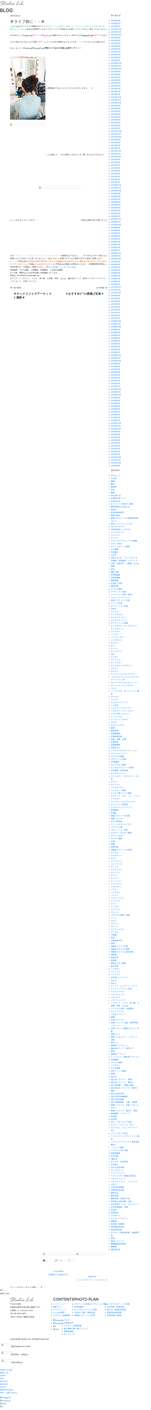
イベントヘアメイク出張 (122, 988)
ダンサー (114, 643)
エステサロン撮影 (118, 764)
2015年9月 (115, 363)
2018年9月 (115, 261)
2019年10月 (116, 225)
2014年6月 (115, 406)
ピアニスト (116, 901)
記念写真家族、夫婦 (119, 1207)
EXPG (113, 609)
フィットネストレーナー (121, 824)
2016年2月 (115, 349)
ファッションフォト (119, 753)
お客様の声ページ (118, 498)
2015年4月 (115, 378)
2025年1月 (115, 60)
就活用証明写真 (117, 1227)
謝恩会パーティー (119, 1054)
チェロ (114, 875)
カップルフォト (117, 1170)
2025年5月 (116, 49)
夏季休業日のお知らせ (120, 506)
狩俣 (113, 489)
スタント (114, 668)
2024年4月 (116, 86)
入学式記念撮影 (118, 1187)
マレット (114, 926)
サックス (114, 867)
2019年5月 (115, 239)
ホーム (13, 1287)
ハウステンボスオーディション (124, 750)
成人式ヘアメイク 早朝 (121, 1079)
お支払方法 (115, 501)
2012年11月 (116, 460)
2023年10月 (116, 103)
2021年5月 (115, 171)
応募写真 (114, 742)
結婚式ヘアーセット (119, 1045)
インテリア (115, 535)
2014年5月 (115, 409)
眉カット (114, 1042)
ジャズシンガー (118, 637)
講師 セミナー (117, 818)
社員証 (114, 813)
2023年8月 (116, 108)
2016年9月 (115, 329)
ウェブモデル (116, 614)
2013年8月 (115, 434)
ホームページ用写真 (119, 804)
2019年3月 (115, 244)
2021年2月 (115, 179)
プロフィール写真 (118, 759)
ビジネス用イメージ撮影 (122, 793)
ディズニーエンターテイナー (123, 674)
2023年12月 (116, 97)
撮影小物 (114, 572)
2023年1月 (115, 128)
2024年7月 (115, 77)
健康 (113, 1017)
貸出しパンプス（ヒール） (122, 523)
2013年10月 (116, 429)
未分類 (114, 1116)
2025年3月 (116, 54)
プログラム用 (116, 827)
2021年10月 (116, 156)
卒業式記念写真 (117, 1190)
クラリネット (116, 861)
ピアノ (114, 903)
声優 (113, 844)
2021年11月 (116, 154)
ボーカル (114, 696)
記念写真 (114, 1156)
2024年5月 (116, 83)
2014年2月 (115, 417)
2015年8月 (115, 366)
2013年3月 (115, 448)
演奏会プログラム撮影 (121, 949)
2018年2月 (115, 281)
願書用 (114, 1246)
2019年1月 (115, 250)
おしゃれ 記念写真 (119, 1161)
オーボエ (114, 852)
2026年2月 (116, 23)
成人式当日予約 (117, 1093)
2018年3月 (115, 278)
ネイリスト (115, 784)
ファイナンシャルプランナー (123, 801)
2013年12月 (116, 423)
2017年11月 (116, 290)
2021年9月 (115, 159)
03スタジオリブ (118, 526)
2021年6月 (115, 168)
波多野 (114, 487)
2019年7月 (115, 233)
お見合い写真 (116, 583)
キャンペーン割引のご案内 (122, 504)
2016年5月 (115, 341)
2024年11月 (116, 66)
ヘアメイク (100, 278)
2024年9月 (116, 71)
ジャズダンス (116, 640)
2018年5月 (115, 273)
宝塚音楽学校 (116, 736)
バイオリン (115, 892)
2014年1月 (115, 420)
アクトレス (115, 660)
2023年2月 (116, 125)
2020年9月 (116, 193)
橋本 (113, 484)
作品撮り (114, 552)
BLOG (20, 1287)
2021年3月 (115, 176)
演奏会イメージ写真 (119, 946)
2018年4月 (115, 276)
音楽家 (114, 960)
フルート (114, 912)
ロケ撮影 (114, 549)
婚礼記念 (114, 1193)
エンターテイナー (118, 617)
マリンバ (114, 923)
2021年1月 (115, 182)
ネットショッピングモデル (122, 685)
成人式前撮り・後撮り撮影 (123, 1085)
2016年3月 (115, 346)
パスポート (115, 1215)
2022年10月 (116, 137)
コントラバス (116, 864)
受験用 (114, 1221)
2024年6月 (116, 80)
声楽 (113, 937)
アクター (114, 657)
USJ (113, 654)
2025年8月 (116, 40)
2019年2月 (115, 247)
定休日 (114, 509)
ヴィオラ (114, 932)
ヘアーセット (15, 281)
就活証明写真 (116, 1229)
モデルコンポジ (117, 725)
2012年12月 (116, 457)
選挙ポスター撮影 (118, 963)
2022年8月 (116, 142)
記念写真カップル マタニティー (125, 1204)
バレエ (114, 688)
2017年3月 (115, 312)
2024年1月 (115, 94)
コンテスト (115, 631)
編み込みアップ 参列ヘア (79, 278)
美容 (113, 1051)
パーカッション (117, 898)
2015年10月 (116, 361)
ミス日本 (114, 705)
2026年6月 (116, 20)
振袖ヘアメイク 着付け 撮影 (125, 1110)
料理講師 (114, 810)
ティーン (114, 648)
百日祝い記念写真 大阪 (122, 1201)
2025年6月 (116, 46)
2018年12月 (116, 253)
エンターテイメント (119, 620)
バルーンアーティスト (120, 597)
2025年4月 (116, 52)
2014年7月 (115, 403)
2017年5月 (115, 307)
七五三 (114, 1184)
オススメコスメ (117, 991)
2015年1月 (115, 386)
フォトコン (115, 971)
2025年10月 (116, 35)
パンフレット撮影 (118, 790)
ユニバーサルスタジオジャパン (124, 682)
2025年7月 (115, 43)
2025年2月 (116, 57)
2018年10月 (116, 259)
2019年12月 (116, 219)
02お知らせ (116, 495)
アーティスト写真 (118, 592)
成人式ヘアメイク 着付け (123, 1082)
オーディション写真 (119, 606)
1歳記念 (114, 1159)
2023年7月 (115, 111)
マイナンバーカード (119, 1218)
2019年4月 (115, 242)
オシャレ (114, 538)
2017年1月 (115, 318)
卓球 (113, 841)
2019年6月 (115, 236)
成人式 (114, 1076)
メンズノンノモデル (119, 719)
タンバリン (115, 872)
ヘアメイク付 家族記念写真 (123, 1176)
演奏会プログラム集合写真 (122, 952)
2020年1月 (115, 216)
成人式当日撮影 (118, 1099)
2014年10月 (116, 395)
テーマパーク (116, 651)
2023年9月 (116, 105)
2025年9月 (116, 37)
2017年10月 (116, 293)
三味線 (114, 935)
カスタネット (116, 855)
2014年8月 (115, 400)
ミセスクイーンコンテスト (122, 711)
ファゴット (115, 909)
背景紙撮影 (115, 575)
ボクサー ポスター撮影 (121, 833)
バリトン (114, 895)
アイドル (114, 611)
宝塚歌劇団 (115, 733)
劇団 (113, 728)
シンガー (114, 634)
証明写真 (114, 1212)
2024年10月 (116, 69)
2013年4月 (115, 446)
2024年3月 (116, 88)
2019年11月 (116, 222)
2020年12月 (116, 185)
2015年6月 (115, 372)
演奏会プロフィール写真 (121, 850)
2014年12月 (116, 389)
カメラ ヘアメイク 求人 (123, 1125)
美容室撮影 (115, 1153)
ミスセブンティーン (119, 702)
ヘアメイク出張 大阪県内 (122, 1008)
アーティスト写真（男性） (122, 594)
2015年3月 (115, 380)
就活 (113, 1238)
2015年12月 (116, 355)
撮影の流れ (115, 515)
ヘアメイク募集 (117, 1147)
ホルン (114, 920)
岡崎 (113, 481)
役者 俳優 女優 (118, 739)
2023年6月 (116, 114)
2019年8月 (115, 230)
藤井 (113, 492)
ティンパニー (116, 881)
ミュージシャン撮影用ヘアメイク (126, 1056)
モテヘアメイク (117, 1011)
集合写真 (114, 966)
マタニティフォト (118, 1178)
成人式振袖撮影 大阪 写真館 (124, 1102)
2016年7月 (115, 335)
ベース (114, 918)
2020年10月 (116, 190)
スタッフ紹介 (116, 543)
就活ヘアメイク (118, 1241)
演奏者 (114, 954)
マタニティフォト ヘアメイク (124, 1181)
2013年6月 (115, 440)
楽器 (114, 943)
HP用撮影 (115, 762)
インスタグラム (117, 532)
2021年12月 (116, 151)
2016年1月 (115, 352)
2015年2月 (115, 383)
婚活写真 (114, 586)
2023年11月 (116, 100)
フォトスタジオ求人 (119, 1133)
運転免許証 (115, 1249)
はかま (114, 980)
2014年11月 (116, 392)
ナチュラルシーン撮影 (120, 546)
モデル (114, 722)
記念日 (114, 1210)
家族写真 (114, 1195)
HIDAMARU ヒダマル (120, 529)
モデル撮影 (115, 1068)
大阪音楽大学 (116, 940)
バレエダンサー (118, 787)
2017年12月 (116, 287)
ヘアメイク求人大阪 (119, 1150)
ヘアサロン (115, 969)
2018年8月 (115, 264)
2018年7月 (115, 267)
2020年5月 (116, 205)
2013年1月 (115, 454)
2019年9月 (115, 227)
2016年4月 (115, 344)
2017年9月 (115, 295)
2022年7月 (115, 145)
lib (38, 275)
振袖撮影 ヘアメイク (121, 1113)
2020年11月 (116, 188)
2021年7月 (115, 165)
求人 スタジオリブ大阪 (121, 1122)
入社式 (114, 555)
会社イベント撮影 (118, 1071)
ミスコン (114, 699)
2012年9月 (115, 465)
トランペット (116, 884)
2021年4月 (115, 173)
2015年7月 (115, 369)
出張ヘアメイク (29, 281)
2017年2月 (115, 315)
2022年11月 (116, 134)
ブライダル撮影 (117, 756)
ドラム (114, 889)
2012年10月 (116, 463)
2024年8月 (116, 74)
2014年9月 (115, 397)
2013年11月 (116, 426)
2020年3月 (116, 210)
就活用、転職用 (117, 1224)
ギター (114, 858)
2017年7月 (115, 301)
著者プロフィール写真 (120, 816)
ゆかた (114, 983)
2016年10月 (116, 327)
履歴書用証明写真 (118, 1244)
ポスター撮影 (116, 838)
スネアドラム (116, 869)
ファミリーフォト (118, 1173)
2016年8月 (115, 332)
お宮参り (114, 1164)
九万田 (114, 478)
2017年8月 (115, 298)
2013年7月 (115, 437)
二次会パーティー (119, 1014)
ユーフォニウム (117, 929)
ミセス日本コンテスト (120, 713)
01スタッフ (115, 475)
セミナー (114, 781)
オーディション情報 (119, 623)
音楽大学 (114, 957)
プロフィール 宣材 (119, 830)
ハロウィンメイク (118, 1000)
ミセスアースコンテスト (121, 708)
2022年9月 (116, 139)
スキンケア (115, 997)
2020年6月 (116, 202)
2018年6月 (115, 270)
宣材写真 (114, 847)
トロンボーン (116, 886)
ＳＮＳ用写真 (116, 821)
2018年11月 (116, 256)
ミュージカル (116, 716)
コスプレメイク (117, 994)
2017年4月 (115, 310)
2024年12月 (116, 63)
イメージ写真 (116, 603)
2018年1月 (115, 284)
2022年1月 (115, 148)
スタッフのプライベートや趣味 (124, 540)
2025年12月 (116, 29)
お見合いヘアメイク (119, 977)
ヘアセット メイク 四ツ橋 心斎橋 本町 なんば (43, 278)
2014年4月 (115, 412)
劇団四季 (114, 730)
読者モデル (115, 747)
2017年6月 (115, 304)
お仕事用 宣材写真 (119, 770)
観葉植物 (114, 580)
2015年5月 (115, 375)
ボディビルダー (117, 835)
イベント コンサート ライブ (124, 986)
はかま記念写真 (117, 1167)
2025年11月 (116, 32)
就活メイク (115, 1034)
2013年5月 (115, 443)
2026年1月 (115, 26)
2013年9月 (115, 431)
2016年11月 (116, 324)
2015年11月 (116, 358)
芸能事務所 (115, 745)
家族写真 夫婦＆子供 (121, 1198)
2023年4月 (116, 120)
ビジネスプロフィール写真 (122, 767)
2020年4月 (116, 207)
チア (113, 645)
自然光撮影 (115, 577)
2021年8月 (115, 162)
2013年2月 (115, 451)
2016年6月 (115, 338)
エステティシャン (119, 773)
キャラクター (117, 662)
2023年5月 (116, 117)
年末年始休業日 (117, 512)
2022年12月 (116, 131)
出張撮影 (114, 1059)
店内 (113, 569)
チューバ (114, 878)
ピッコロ (114, 906)
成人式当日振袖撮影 (119, 1096)
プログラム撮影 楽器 (121, 915)
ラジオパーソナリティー (121, 807)
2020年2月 (116, 213)
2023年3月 (116, 122)
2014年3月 (115, 414)
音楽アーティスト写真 (120, 600)
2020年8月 (116, 196)
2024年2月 (116, 91)
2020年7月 (115, 199)
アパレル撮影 (116, 589)
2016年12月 (116, 321)
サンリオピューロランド (121, 665)
